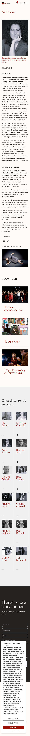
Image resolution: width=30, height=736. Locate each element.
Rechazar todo (14, 723)
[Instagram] (8, 241)
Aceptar (13, 727)
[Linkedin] (4, 241)
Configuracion (14, 719)
